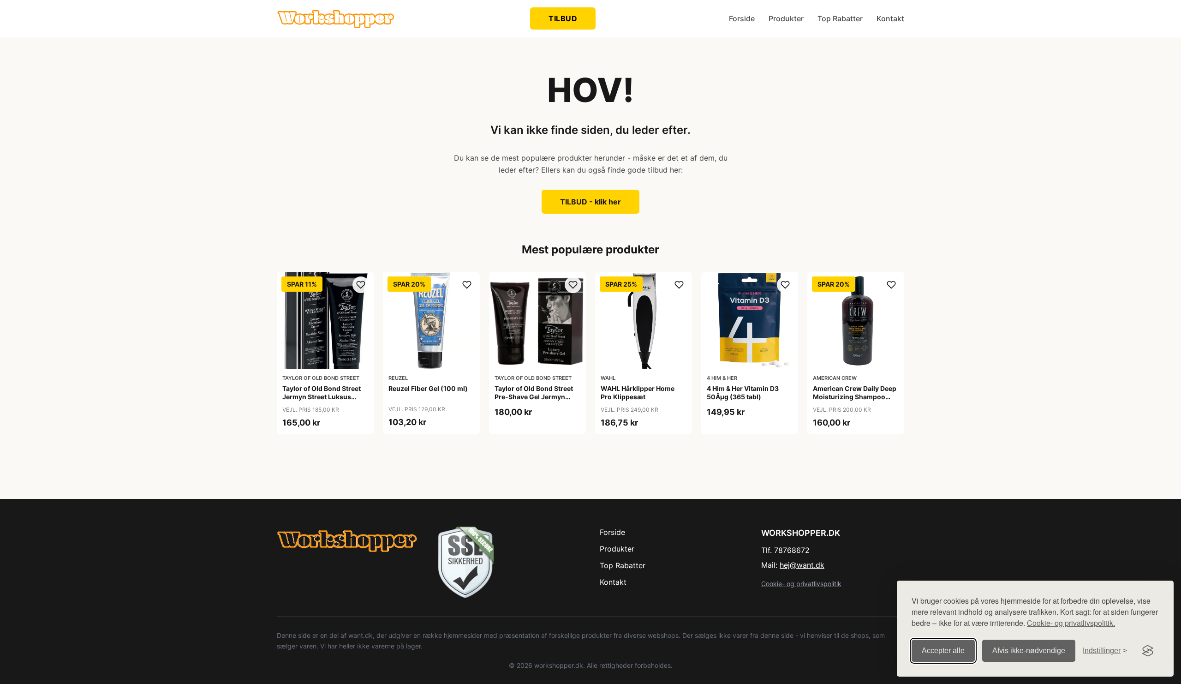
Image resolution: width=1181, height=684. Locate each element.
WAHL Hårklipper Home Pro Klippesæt (637, 392)
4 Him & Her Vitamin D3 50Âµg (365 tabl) (743, 392)
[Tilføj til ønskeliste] (360, 284)
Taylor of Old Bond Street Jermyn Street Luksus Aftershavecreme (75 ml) (321, 396)
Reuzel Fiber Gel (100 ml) (428, 388)
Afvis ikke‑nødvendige (1028, 650)
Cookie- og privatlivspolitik (801, 584)
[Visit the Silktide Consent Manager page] (1148, 651)
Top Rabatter (840, 18)
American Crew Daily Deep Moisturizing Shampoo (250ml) (854, 396)
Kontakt (890, 18)
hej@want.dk (802, 565)
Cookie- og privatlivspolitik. (1071, 623)
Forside (742, 18)
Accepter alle (943, 650)
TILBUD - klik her (590, 201)
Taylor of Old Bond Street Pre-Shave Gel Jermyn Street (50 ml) (534, 396)
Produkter (786, 18)
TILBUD (563, 18)
